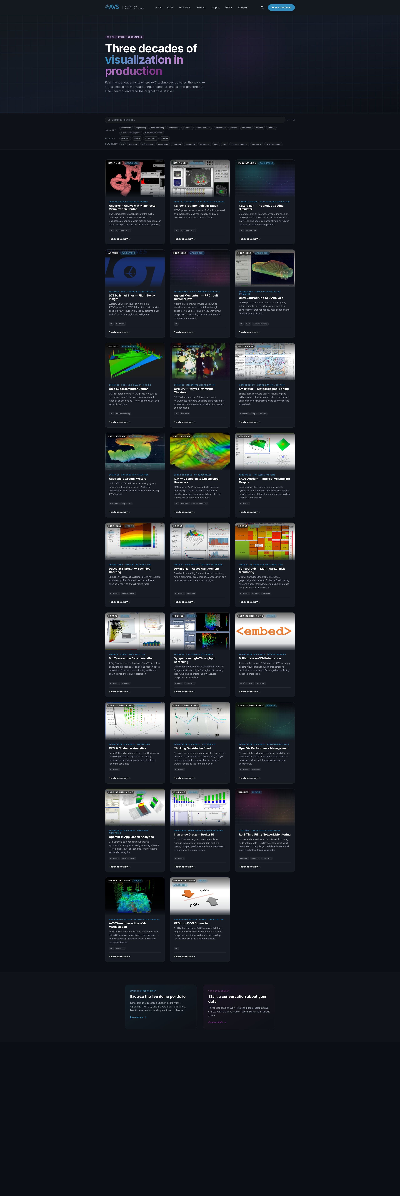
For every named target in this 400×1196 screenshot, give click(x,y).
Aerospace (173, 128)
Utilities (271, 128)
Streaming (204, 144)
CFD (224, 144)
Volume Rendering (239, 144)
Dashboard (190, 144)
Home (158, 7)
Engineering (141, 128)
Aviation (259, 128)
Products (183, 7)
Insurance (246, 128)
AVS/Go (137, 138)
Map (216, 144)
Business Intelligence (130, 133)
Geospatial (163, 144)
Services (201, 7)
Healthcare (126, 128)
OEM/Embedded (273, 144)
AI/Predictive (147, 144)
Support (215, 7)
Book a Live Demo (281, 7)
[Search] (262, 7)
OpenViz (125, 138)
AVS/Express (151, 138)
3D (122, 144)
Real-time (133, 144)
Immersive (256, 144)
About (170, 7)
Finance (233, 128)
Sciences (187, 128)
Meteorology (220, 128)
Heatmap (177, 144)
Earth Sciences (203, 128)
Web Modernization (153, 133)
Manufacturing (157, 128)
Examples (243, 7)
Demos (228, 7)
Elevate (165, 138)
